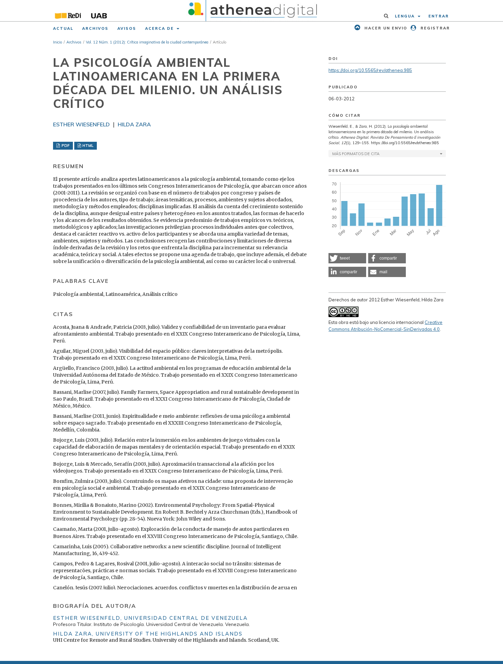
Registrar (434, 28)
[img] (251, 10)
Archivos (95, 28)
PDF (65, 145)
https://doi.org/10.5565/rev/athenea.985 (370, 70)
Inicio (57, 42)
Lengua (405, 16)
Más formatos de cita (355, 153)
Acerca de (160, 28)
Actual (63, 28)
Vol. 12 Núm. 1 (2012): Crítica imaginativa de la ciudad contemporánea (147, 42)
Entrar (438, 16)
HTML (87, 145)
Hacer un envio (385, 28)
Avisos (126, 28)
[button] (347, 258)
